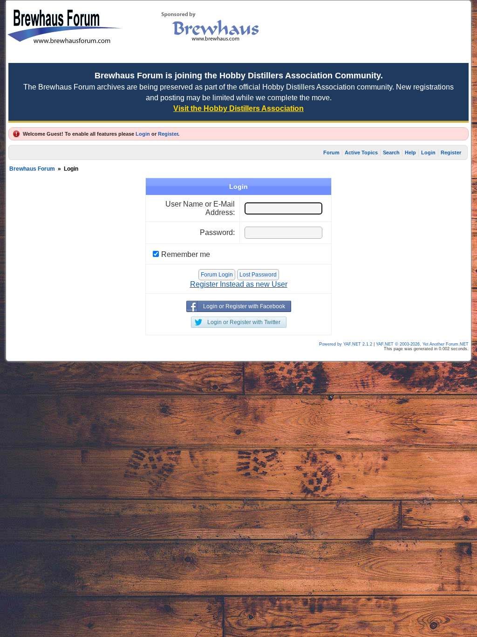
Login (143, 134)
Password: (217, 232)
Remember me (185, 254)
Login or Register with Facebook (244, 306)
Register (168, 134)
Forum (331, 152)
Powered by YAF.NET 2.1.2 (346, 344)
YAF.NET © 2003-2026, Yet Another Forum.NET (422, 344)
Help (410, 152)
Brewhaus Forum (32, 169)
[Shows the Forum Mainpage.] (64, 56)
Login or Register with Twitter (243, 322)
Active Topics (361, 152)
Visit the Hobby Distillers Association (238, 108)
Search (391, 152)
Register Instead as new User (238, 284)
